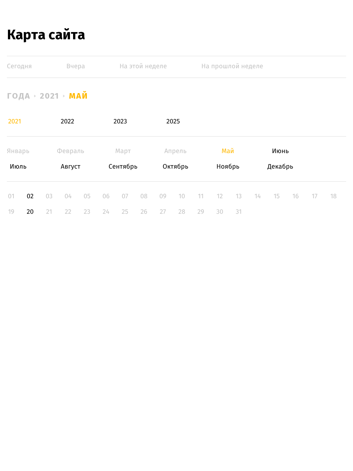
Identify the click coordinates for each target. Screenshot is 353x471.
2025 (173, 122)
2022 (67, 122)
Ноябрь (228, 167)
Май (78, 96)
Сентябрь (123, 167)
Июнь (280, 151)
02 (30, 196)
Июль (18, 167)
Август (70, 167)
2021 (50, 96)
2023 (120, 122)
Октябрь (175, 167)
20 (30, 212)
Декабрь (280, 167)
